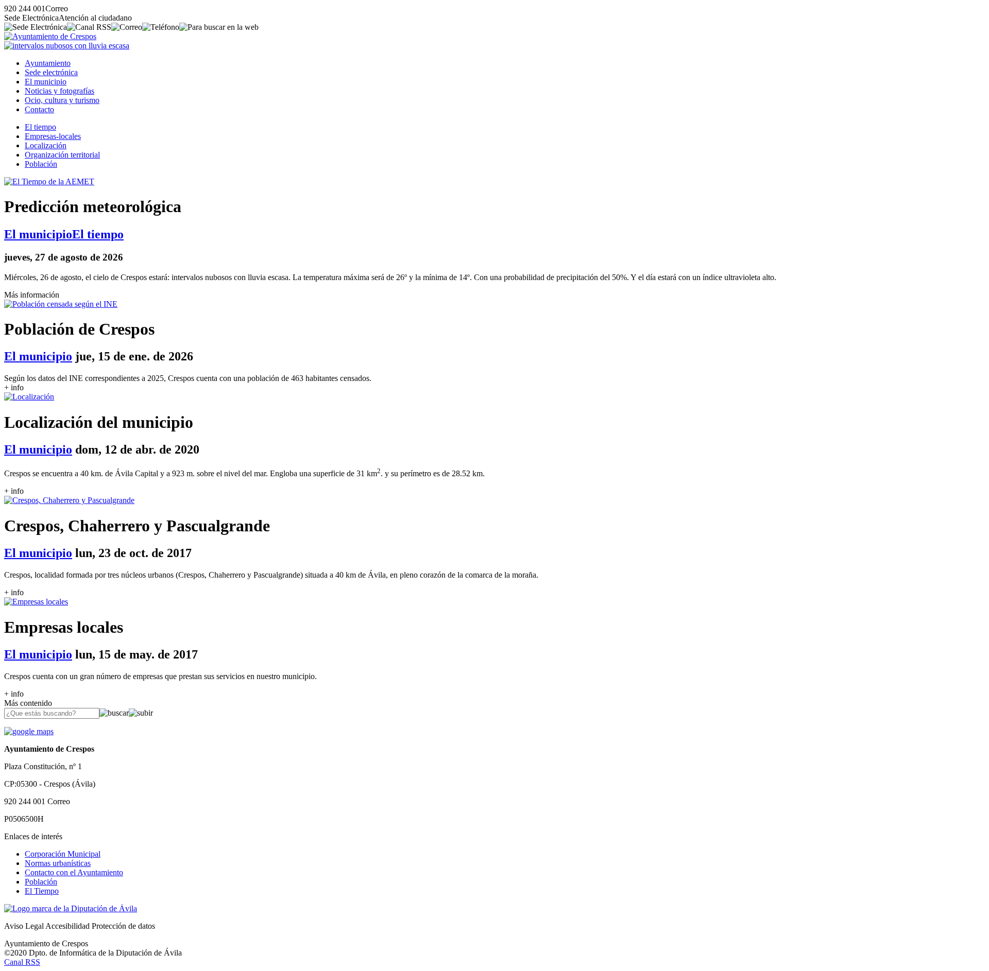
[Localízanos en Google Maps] (29, 731)
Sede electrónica (51, 72)
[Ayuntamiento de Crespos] (50, 36)
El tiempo (40, 127)
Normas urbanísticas (58, 863)
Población (41, 164)
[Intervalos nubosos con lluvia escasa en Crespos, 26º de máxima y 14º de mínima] (66, 45)
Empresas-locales (53, 136)
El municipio (45, 81)
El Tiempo (42, 891)
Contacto (39, 109)
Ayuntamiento (48, 63)
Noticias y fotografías (59, 90)
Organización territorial (62, 154)
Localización (45, 145)
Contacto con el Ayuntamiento (74, 872)
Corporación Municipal (62, 853)
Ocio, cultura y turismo (62, 100)
